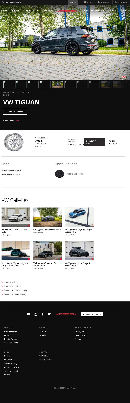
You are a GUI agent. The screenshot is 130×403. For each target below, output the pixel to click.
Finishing (47, 10)
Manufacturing (83, 328)
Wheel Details (113, 142)
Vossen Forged (11, 371)
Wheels (5, 10)
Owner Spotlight (11, 363)
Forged (7, 335)
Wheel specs (9, 120)
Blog (84, 10)
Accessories (105, 2)
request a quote (92, 314)
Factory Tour (80, 331)
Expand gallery (17, 112)
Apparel (90, 2)
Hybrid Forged (10, 339)
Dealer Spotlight (11, 367)
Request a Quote (91, 142)
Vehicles (43, 331)
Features (8, 359)
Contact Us (44, 356)
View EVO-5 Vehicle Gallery (15, 290)
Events (7, 375)
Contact (124, 10)
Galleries (44, 328)
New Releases (10, 331)
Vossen (67, 11)
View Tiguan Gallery (12, 286)
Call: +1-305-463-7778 (13, 2)
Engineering (31, 10)
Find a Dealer (122, 2)
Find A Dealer (45, 359)
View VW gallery (11, 282)
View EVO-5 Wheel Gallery (15, 294)
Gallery (16, 10)
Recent (7, 356)
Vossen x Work (11, 343)
